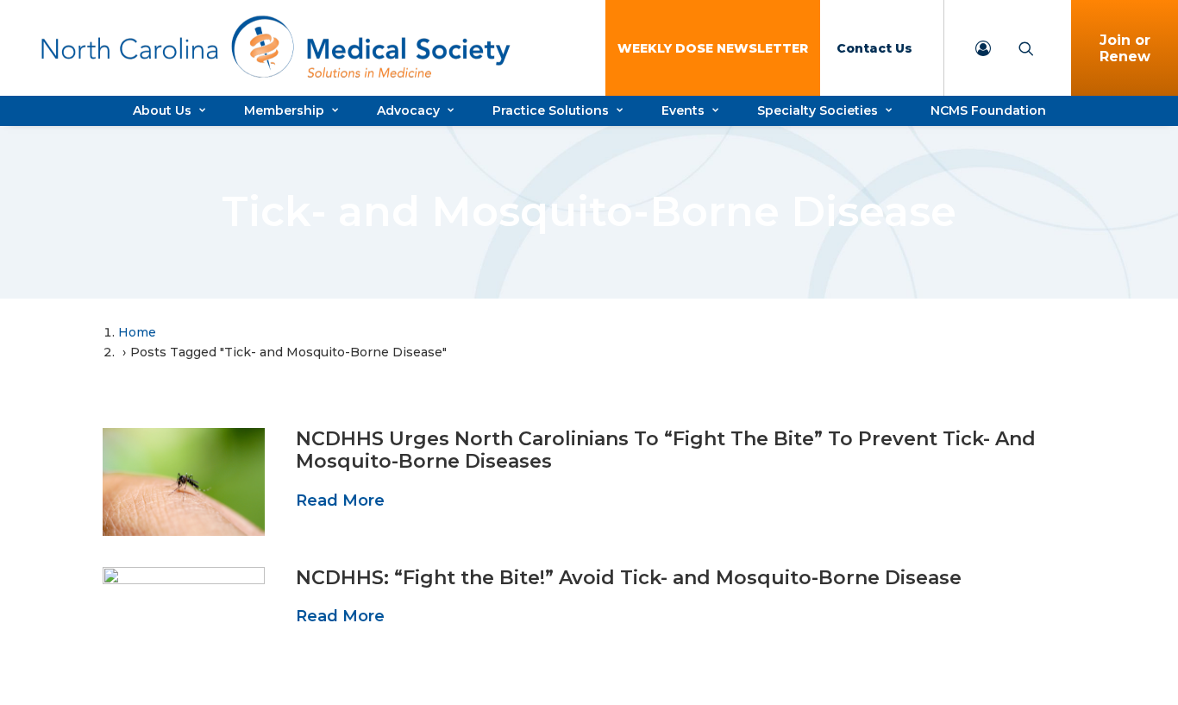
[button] (184, 482)
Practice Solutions (550, 110)
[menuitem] (712, 48)
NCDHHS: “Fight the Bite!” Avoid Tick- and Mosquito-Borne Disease (629, 577)
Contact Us (874, 48)
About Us (162, 110)
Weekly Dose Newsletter (712, 48)
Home (137, 332)
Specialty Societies (817, 110)
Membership (284, 110)
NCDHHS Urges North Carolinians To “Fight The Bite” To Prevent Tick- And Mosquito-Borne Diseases (666, 450)
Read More (340, 500)
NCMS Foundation (988, 110)
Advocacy (408, 110)
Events (683, 110)
